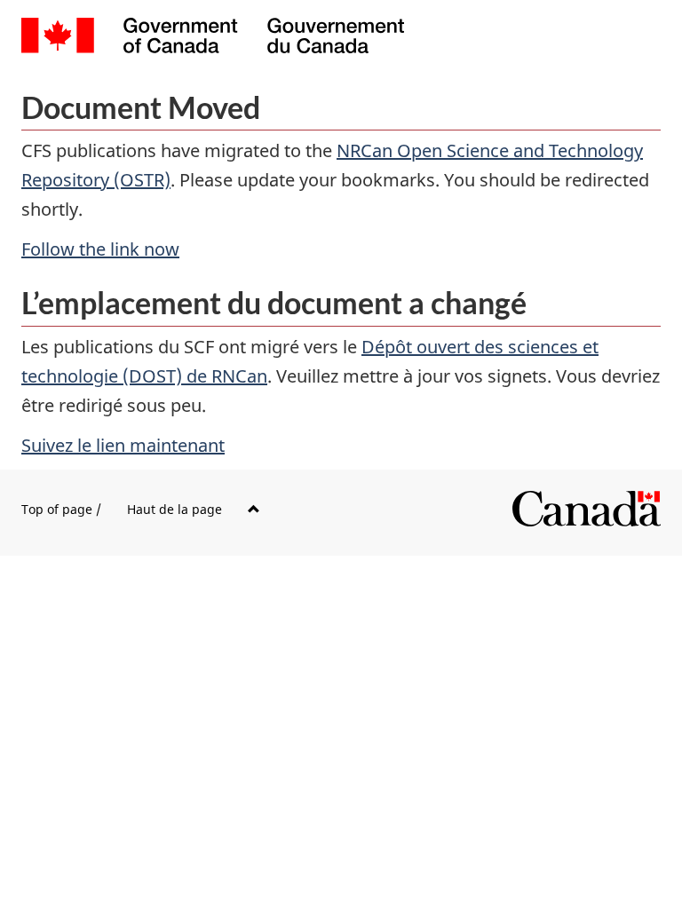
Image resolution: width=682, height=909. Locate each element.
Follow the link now (100, 249)
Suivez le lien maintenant (123, 445)
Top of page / (121, 509)
